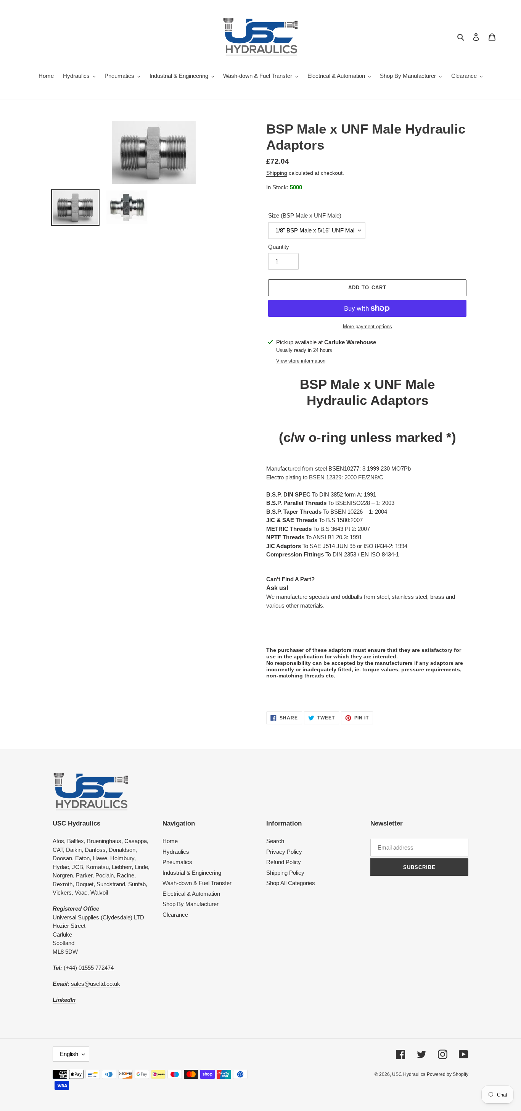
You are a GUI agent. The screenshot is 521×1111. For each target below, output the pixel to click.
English (69, 1054)
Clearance (175, 914)
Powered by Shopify (447, 1074)
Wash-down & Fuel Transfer (197, 883)
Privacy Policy (284, 851)
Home (170, 841)
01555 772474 (96, 967)
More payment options (367, 326)
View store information (300, 361)
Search (275, 841)
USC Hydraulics (408, 1074)
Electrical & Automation (191, 893)
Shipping (276, 173)
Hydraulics (175, 851)
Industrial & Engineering (191, 872)
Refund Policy (283, 862)
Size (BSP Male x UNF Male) (304, 215)
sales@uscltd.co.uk (95, 983)
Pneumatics (177, 862)
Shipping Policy (285, 872)
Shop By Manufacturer (190, 904)
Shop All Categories (290, 883)
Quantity (278, 246)
